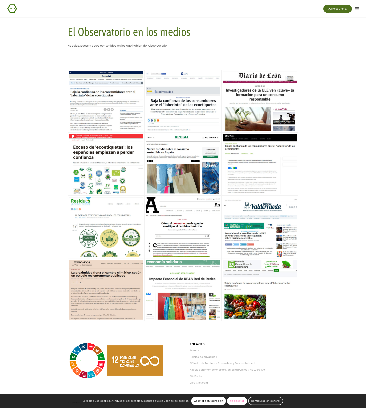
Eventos (195, 350)
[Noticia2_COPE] (182, 101)
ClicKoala (196, 376)
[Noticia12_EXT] (260, 289)
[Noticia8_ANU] (182, 226)
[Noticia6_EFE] (260, 164)
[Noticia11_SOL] (182, 289)
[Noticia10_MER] (106, 289)
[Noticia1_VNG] (106, 101)
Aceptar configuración (208, 400)
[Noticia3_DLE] (260, 101)
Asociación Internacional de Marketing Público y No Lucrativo (227, 370)
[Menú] (357, 8)
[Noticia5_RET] (182, 164)
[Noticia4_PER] (106, 164)
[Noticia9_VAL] (260, 226)
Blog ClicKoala (199, 383)
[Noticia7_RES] (106, 226)
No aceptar (237, 400)
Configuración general (265, 400)
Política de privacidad (203, 357)
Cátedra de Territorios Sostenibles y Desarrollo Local (222, 363)
